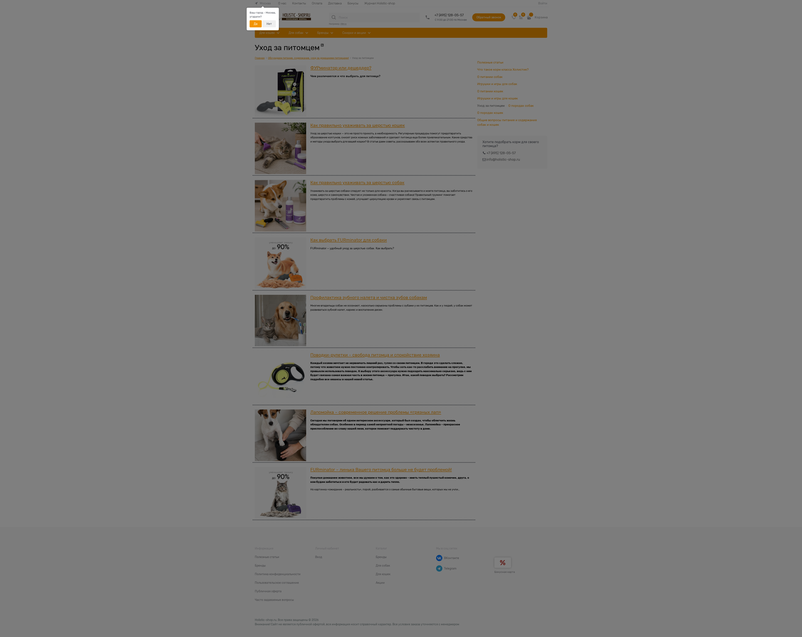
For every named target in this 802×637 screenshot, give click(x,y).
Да (256, 23)
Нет (269, 23)
